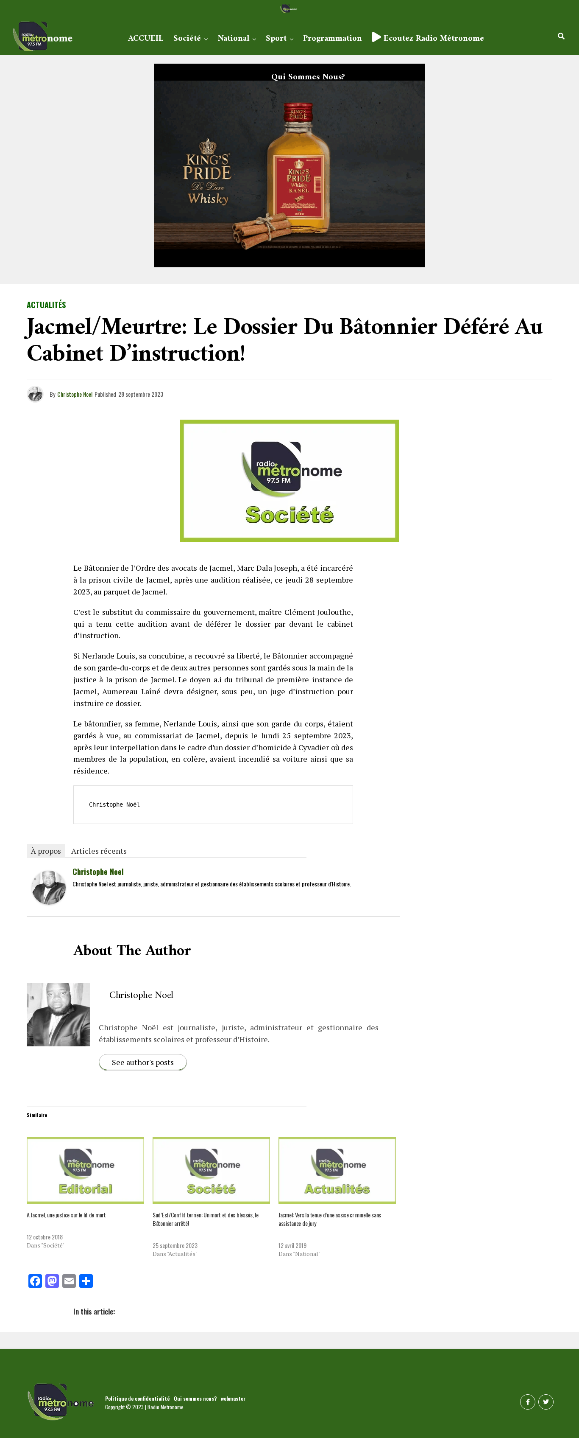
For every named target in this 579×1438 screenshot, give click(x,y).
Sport (276, 38)
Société (187, 38)
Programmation (332, 38)
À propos (46, 851)
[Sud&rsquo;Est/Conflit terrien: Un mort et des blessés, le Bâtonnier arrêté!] (211, 1170)
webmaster (233, 1398)
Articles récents (99, 851)
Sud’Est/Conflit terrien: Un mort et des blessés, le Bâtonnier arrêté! (206, 1219)
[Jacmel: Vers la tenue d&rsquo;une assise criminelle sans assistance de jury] (337, 1170)
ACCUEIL (145, 38)
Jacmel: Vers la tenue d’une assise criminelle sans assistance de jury (329, 1219)
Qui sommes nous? (308, 77)
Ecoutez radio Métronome (432, 38)
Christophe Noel (74, 394)
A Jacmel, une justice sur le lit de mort (66, 1214)
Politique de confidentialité (137, 1398)
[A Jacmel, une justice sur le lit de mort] (85, 1170)
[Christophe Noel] (49, 901)
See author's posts (143, 1062)
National (233, 38)
